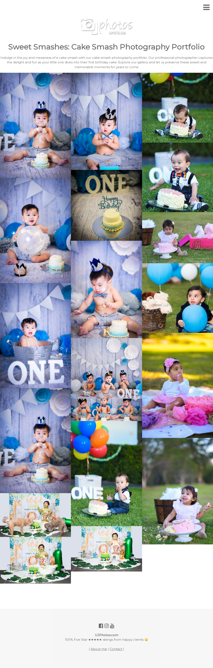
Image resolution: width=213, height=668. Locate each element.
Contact (116, 649)
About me (99, 649)
